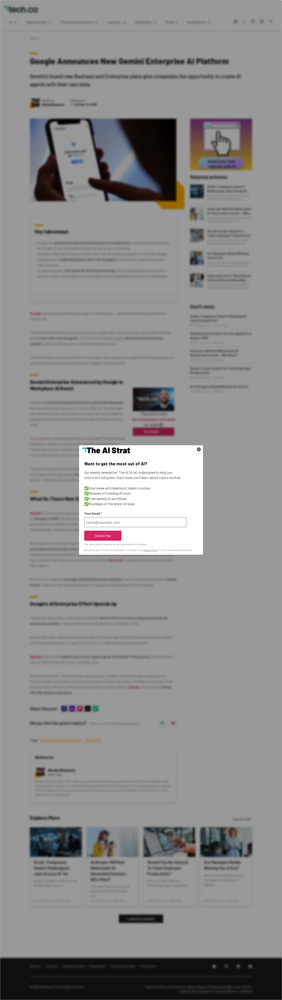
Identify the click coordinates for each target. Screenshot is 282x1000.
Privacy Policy (150, 550)
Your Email (93, 513)
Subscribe (103, 535)
